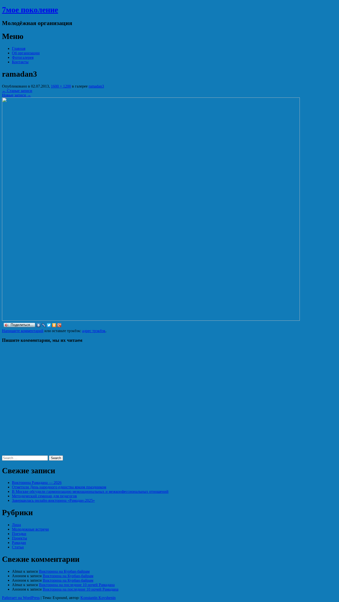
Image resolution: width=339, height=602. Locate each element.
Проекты (19, 538)
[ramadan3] (151, 319)
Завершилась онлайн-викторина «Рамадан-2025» (53, 500)
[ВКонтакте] (38, 325)
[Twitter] (49, 325)
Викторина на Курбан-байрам (64, 571)
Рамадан (19, 542)
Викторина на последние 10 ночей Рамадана (77, 585)
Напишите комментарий (22, 331)
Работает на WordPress (21, 598)
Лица (16, 525)
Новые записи (16, 95)
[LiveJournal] (43, 325)
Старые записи (17, 91)
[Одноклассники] (54, 325)
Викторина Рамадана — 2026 (37, 482)
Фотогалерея (23, 57)
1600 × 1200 (61, 86)
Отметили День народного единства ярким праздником (59, 487)
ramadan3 (96, 86)
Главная (18, 48)
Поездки (19, 534)
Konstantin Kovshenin (98, 598)
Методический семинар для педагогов (44, 496)
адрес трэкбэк (93, 331)
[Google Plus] (59, 325)
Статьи (18, 547)
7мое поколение (30, 9)
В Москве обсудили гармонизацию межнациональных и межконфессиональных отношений (90, 491)
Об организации (26, 53)
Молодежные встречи (30, 529)
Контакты (20, 62)
